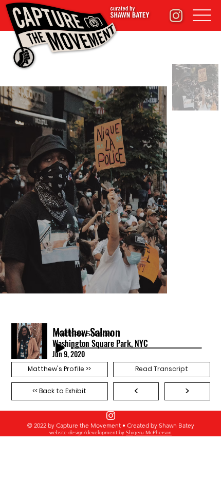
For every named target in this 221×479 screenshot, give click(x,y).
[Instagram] (111, 415)
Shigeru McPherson (149, 432)
